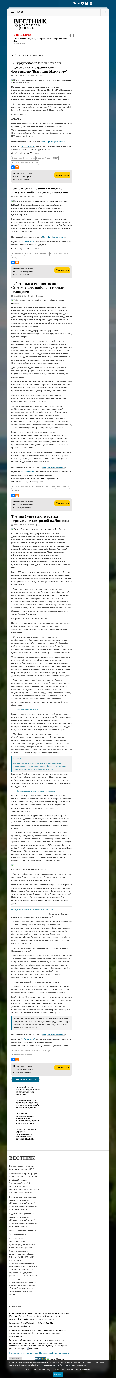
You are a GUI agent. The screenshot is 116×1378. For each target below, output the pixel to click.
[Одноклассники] (17, 167)
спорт (16, 491)
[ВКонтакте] (13, 167)
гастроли (37, 1051)
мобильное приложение (38, 253)
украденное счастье (23, 1055)
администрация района (44, 486)
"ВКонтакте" (29, 146)
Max (44, 142)
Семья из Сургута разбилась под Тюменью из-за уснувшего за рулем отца (28, 1090)
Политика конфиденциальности (54, 1353)
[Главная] (12, 55)
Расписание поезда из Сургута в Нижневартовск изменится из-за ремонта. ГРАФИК (26, 1134)
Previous (69, 35)
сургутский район (22, 162)
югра (35, 162)
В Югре (17, 35)
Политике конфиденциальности (50, 1370)
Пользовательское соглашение (23, 1353)
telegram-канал (58, 142)
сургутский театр (22, 1051)
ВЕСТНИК (30, 22)
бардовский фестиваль (24, 158)
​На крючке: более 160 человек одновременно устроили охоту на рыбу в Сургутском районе (27, 1104)
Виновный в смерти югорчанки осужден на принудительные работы (41, 39)
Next (72, 35)
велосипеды (63, 486)
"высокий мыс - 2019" (48, 158)
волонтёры (18, 253)
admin (40, 76)
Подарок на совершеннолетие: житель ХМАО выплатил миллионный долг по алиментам (27, 1118)
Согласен (58, 1374)
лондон (47, 1051)
